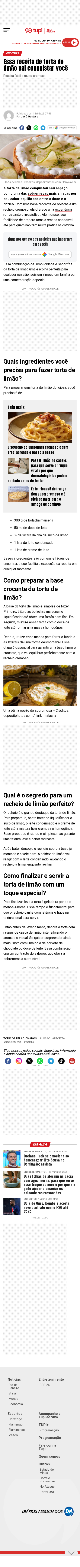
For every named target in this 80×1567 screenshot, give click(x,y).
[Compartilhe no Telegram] (43, 129)
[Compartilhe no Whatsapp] (35, 129)
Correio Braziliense (47, 1479)
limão (45, 1038)
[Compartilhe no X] (28, 129)
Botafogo (15, 1419)
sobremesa (13, 1042)
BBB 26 (45, 1385)
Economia (16, 1404)
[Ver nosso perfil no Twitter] (29, 1063)
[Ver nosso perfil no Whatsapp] (40, 1063)
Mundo (13, 1399)
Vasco (13, 1435)
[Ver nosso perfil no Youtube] (72, 1063)
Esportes (15, 1414)
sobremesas (38, 193)
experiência (63, 209)
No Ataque (47, 1486)
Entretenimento (51, 1379)
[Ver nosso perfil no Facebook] (8, 1063)
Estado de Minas (47, 1471)
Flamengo (16, 1424)
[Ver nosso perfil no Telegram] (51, 1063)
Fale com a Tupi (47, 1447)
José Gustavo (29, 116)
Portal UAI (47, 1492)
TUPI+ (44, 1425)
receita (59, 1038)
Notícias (14, 1379)
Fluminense (17, 1430)
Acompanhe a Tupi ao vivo (50, 1415)
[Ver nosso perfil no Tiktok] (61, 1063)
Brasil (12, 1393)
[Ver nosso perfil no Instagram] (19, 1063)
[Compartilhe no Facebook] (21, 129)
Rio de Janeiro (14, 1386)
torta (29, 1042)
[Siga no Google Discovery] (62, 129)
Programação (49, 1430)
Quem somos (49, 1456)
